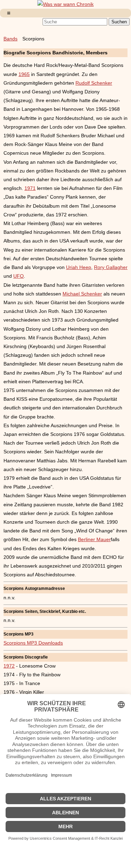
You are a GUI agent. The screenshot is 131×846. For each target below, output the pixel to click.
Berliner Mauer (94, 539)
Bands (10, 38)
